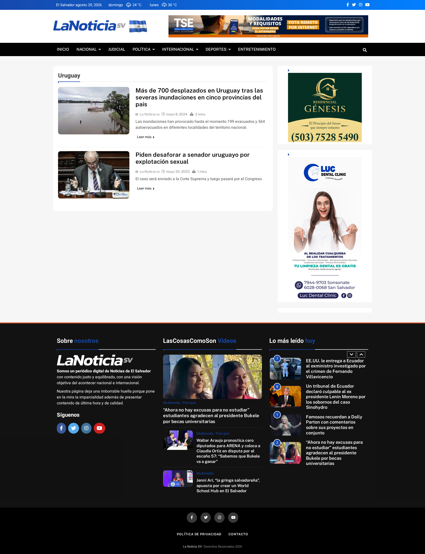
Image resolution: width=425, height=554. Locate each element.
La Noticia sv (150, 114)
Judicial (116, 49)
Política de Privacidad (199, 534)
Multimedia (171, 403)
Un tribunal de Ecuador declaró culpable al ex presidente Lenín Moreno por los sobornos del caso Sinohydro (335, 396)
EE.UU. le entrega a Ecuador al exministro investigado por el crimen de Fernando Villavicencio (336, 368)
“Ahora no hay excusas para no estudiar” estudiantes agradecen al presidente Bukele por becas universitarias (211, 415)
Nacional (86, 49)
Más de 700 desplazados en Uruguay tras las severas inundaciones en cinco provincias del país (199, 97)
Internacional (178, 49)
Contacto (238, 534)
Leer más (144, 137)
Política (142, 49)
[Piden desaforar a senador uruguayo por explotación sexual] (93, 175)
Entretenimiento (257, 49)
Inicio (63, 49)
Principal (189, 403)
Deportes (216, 49)
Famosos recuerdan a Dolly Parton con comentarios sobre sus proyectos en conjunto (334, 424)
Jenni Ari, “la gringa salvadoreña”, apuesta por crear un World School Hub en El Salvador (228, 485)
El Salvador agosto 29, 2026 (79, 5)
